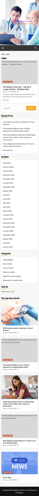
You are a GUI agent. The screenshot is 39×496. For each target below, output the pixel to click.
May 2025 (6, 203)
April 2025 (7, 207)
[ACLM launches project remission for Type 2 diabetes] (19, 313)
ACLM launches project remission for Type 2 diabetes (19, 123)
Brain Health (7, 264)
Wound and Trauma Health (12, 280)
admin (6, 91)
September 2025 (9, 187)
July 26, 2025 (13, 91)
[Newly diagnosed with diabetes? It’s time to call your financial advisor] (19, 426)
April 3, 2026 (13, 408)
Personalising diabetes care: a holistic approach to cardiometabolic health (16, 129)
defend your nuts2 (7, 291)
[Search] (35, 48)
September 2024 (9, 235)
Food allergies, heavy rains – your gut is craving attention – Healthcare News (17, 88)
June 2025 (6, 199)
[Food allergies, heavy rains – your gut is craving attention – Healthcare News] (19, 72)
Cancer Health (8, 268)
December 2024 (9, 223)
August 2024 (7, 239)
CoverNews (30, 490)
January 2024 (8, 247)
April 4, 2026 (13, 369)
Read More (6, 100)
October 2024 (8, 231)
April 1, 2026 (13, 480)
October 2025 (8, 183)
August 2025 (7, 191)
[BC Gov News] (19, 463)
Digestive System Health (12, 276)
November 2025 (9, 179)
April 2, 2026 (13, 445)
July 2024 (6, 243)
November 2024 (9, 227)
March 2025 (7, 211)
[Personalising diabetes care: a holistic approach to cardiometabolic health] (19, 350)
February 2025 (8, 215)
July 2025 (6, 195)
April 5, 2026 (13, 332)
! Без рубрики (8, 260)
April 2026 (7, 163)
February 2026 (8, 167)
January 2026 (8, 171)
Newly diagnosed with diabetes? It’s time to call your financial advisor (19, 145)
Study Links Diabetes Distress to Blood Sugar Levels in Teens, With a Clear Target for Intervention (19, 137)
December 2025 (9, 175)
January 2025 (8, 219)
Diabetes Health (8, 82)
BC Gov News (8, 150)
